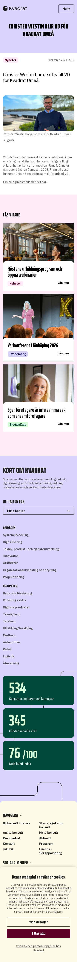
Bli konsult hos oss (16, 823)
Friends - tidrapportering (50, 851)
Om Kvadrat (11, 838)
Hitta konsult (48, 832)
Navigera (10, 815)
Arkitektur (10, 563)
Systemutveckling (16, 535)
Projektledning (13, 577)
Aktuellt (45, 838)
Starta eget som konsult (51, 825)
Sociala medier (15, 863)
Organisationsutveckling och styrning (29, 570)
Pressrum (46, 844)
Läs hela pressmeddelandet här (24, 182)
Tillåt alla (39, 933)
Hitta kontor (16, 511)
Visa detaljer (38, 922)
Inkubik (8, 849)
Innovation (11, 556)
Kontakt (9, 844)
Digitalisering (12, 542)
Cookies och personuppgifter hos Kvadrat (38, 948)
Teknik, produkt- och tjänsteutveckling (31, 549)
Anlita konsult (13, 832)
